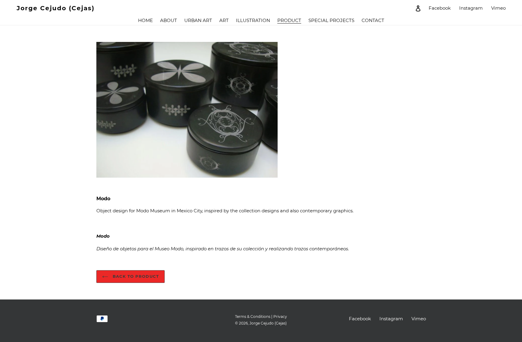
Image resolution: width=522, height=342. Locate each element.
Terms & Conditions (252, 316)
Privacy (280, 316)
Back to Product (135, 276)
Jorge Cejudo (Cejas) (56, 8)
